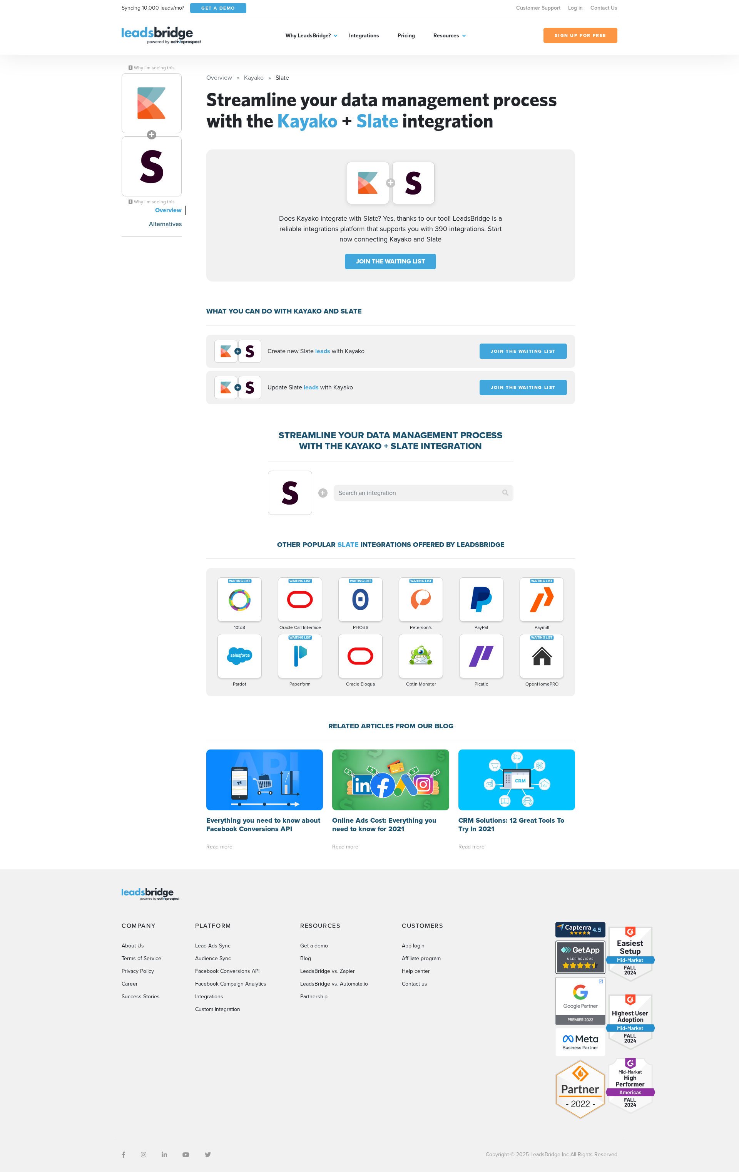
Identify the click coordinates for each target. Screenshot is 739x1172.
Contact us (414, 984)
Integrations (364, 36)
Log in (575, 8)
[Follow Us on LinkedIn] (164, 1154)
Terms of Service (141, 958)
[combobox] (424, 493)
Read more (219, 847)
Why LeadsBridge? (308, 36)
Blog (305, 958)
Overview (168, 210)
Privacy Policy (138, 971)
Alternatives (165, 224)
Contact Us (603, 8)
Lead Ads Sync (213, 946)
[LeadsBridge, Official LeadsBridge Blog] (161, 34)
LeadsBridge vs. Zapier (327, 971)
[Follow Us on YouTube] (185, 1154)
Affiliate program (421, 958)
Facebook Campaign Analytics (230, 984)
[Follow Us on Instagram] (143, 1154)
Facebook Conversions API (227, 971)
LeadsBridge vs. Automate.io (334, 984)
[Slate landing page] (152, 166)
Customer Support (538, 8)
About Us (133, 946)
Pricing (406, 36)
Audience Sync (213, 958)
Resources (446, 36)
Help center (416, 971)
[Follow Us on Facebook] (123, 1154)
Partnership (314, 997)
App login (413, 946)
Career (130, 984)
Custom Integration (217, 1009)
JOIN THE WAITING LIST (390, 261)
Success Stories (141, 997)
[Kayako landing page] (152, 103)
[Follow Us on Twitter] (208, 1154)
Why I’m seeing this (154, 67)
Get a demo (314, 946)
